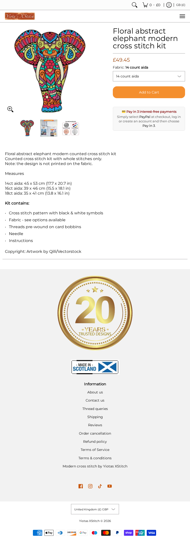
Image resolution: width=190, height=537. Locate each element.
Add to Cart (149, 92)
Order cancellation (95, 433)
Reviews (95, 425)
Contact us (95, 400)
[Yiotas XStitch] (20, 16)
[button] (80, 486)
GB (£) (180, 5)
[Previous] (8, 71)
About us (95, 392)
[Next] (89, 71)
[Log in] (169, 5)
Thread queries (95, 409)
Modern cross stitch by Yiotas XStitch (95, 466)
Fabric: (130, 67)
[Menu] (182, 16)
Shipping (95, 417)
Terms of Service (95, 449)
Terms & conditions (95, 458)
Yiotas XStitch (89, 521)
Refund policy (95, 441)
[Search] (134, 5)
